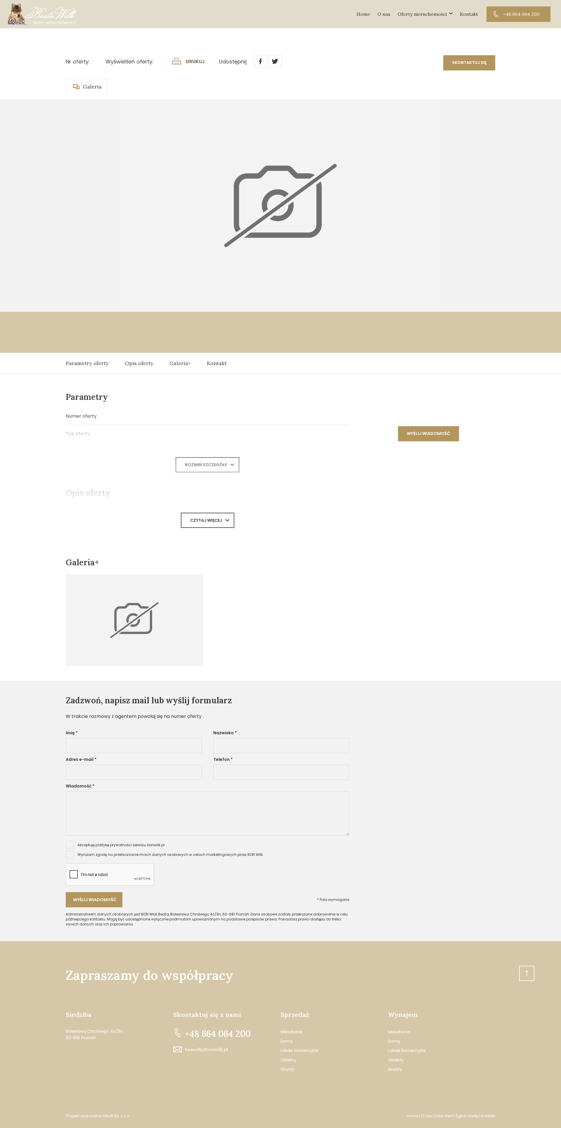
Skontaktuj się (469, 62)
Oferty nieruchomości (422, 14)
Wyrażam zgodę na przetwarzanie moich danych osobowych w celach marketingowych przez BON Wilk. (170, 854)
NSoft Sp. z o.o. (117, 1116)
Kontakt (469, 14)
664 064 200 (218, 1033)
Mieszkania (291, 1032)
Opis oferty (139, 363)
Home (363, 14)
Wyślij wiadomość (428, 433)
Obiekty (288, 1060)
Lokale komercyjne (299, 1050)
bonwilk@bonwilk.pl (206, 1049)
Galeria (92, 86)
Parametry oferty (87, 363)
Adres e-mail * (81, 759)
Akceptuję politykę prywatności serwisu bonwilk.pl (121, 844)
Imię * (72, 733)
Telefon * (223, 759)
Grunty (287, 1069)
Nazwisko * (225, 733)
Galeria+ (180, 363)
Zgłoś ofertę (467, 1116)
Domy (286, 1041)
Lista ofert (444, 1116)
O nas (384, 14)
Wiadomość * (80, 786)
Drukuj (195, 61)
